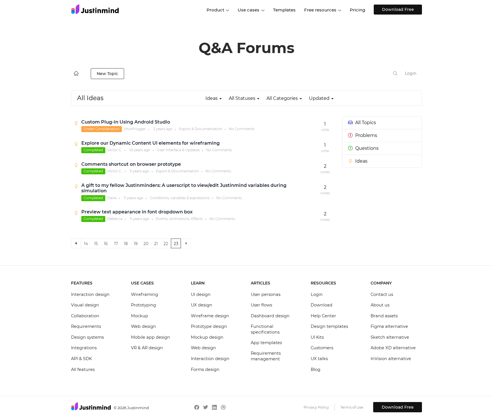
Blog (315, 369)
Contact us (382, 294)
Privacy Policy (316, 407)
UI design (201, 294)
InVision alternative (391, 358)
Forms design (205, 369)
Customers (322, 347)
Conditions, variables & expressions (180, 198)
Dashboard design (270, 315)
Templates (284, 10)
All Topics (365, 122)
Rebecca (115, 219)
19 (136, 243)
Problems (366, 135)
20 (146, 243)
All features (83, 369)
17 (116, 243)
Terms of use (351, 407)
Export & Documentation (200, 129)
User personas (265, 294)
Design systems (87, 337)
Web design (143, 326)
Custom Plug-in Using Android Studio (125, 122)
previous (76, 243)
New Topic (107, 73)
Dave (112, 198)
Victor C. (115, 150)
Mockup (139, 315)
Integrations (84, 347)
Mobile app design (150, 337)
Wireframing (144, 294)
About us (380, 305)
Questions (367, 148)
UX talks (319, 358)
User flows (261, 305)
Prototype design (209, 326)
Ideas (361, 161)
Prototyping (143, 305)
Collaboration (85, 315)
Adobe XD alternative (393, 347)
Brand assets (384, 315)
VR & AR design (147, 347)
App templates (266, 342)
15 (96, 243)
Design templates (329, 326)
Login (410, 73)
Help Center (323, 315)
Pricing (357, 10)
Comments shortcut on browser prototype (131, 164)
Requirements (86, 326)
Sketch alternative (390, 337)
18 (126, 243)
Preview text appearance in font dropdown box (137, 212)
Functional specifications (265, 329)
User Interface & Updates (178, 150)
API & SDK (81, 358)
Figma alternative (389, 326)
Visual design (85, 305)
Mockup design (207, 337)
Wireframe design (210, 315)
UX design (201, 305)
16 (106, 243)
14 (86, 243)
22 (165, 243)
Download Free (398, 9)
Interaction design (90, 294)
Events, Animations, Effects (179, 219)
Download (321, 305)
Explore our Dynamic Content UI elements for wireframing (150, 143)
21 (156, 243)
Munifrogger (135, 129)
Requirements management (266, 356)
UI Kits (317, 337)
